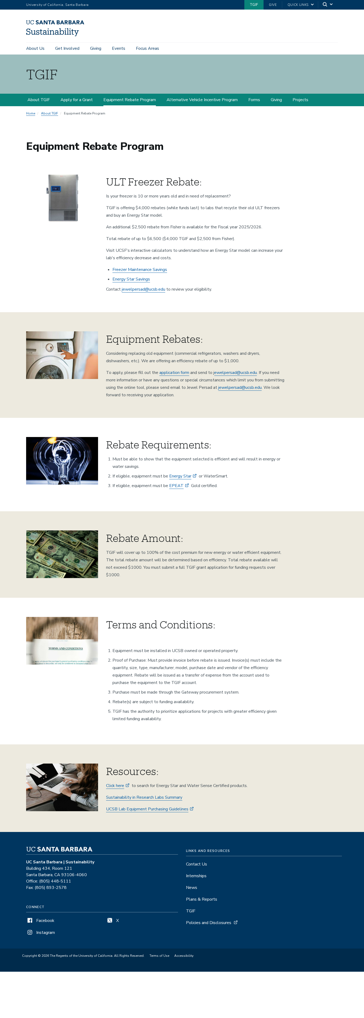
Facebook (44, 921)
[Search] (328, 5)
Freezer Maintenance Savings (139, 270)
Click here (115, 786)
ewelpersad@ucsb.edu (235, 373)
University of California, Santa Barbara (57, 5)
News (191, 888)
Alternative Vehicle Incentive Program (202, 100)
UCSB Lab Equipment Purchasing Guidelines (147, 809)
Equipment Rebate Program (129, 100)
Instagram (45, 932)
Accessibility (183, 956)
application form (174, 373)
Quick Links (298, 5)
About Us (35, 48)
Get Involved (67, 48)
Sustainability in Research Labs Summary (144, 797)
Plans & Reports (201, 899)
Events (118, 48)
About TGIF (38, 100)
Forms (254, 100)
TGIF (254, 4)
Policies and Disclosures (208, 923)
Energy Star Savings (131, 279)
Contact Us (196, 864)
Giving (95, 48)
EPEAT (176, 486)
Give (273, 5)
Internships (196, 876)
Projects (300, 100)
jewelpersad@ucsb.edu (143, 289)
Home (30, 113)
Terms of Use (159, 956)
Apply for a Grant (76, 100)
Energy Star (180, 476)
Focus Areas (147, 48)
